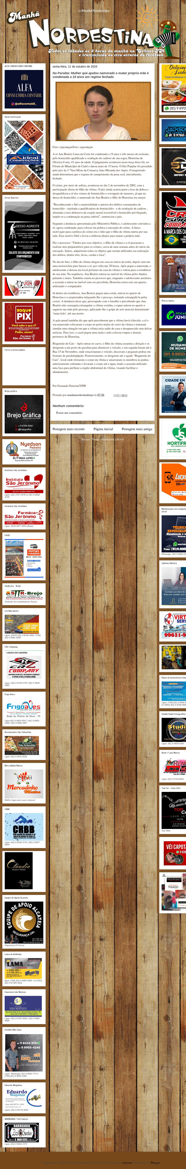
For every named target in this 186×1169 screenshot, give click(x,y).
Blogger (155, 1163)
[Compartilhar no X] (120, 395)
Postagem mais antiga (137, 429)
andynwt (127, 1163)
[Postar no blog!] (117, 395)
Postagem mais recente (69, 429)
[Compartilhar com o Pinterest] (126, 395)
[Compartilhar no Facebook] (123, 395)
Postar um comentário (69, 413)
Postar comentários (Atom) (108, 439)
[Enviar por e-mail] (114, 395)
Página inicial (103, 429)
